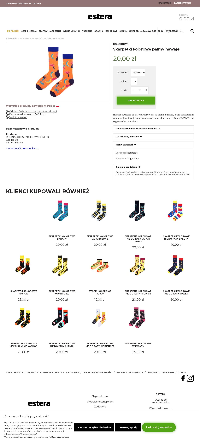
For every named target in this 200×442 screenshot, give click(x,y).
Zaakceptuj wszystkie (158, 427)
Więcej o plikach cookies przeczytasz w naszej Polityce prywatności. (36, 437)
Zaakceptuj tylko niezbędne (94, 427)
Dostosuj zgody (127, 427)
